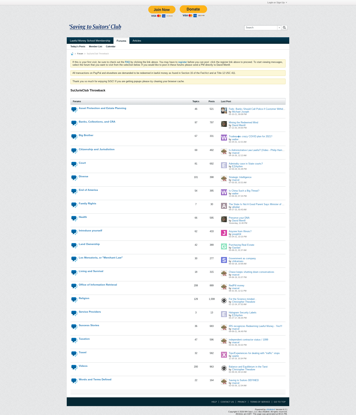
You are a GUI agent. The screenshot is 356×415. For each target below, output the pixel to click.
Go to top (280, 402)
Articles (137, 40)
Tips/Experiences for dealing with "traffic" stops (254, 353)
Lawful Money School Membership (90, 40)
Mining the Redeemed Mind (243, 122)
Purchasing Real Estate (241, 244)
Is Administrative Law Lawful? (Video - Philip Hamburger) (259, 150)
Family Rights (87, 203)
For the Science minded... (243, 299)
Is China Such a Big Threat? (244, 190)
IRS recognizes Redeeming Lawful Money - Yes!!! (255, 326)
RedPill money (236, 285)
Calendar (111, 46)
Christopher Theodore (243, 301)
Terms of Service (260, 402)
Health (83, 216)
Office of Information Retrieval (98, 284)
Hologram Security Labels (242, 312)
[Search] (284, 27)
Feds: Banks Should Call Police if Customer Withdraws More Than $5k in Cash (271, 109)
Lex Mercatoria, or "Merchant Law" (101, 257)
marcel (235, 152)
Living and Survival (91, 271)
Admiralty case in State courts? (246, 163)
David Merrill (238, 125)
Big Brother (86, 135)
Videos (83, 365)
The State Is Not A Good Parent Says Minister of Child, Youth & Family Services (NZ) (275, 204)
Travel (82, 352)
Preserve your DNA (239, 217)
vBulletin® (270, 409)
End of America (88, 189)
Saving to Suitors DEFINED (244, 380)
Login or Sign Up (276, 2)
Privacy (242, 402)
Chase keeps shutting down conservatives (251, 272)
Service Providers (90, 311)
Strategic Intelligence (240, 177)
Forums (121, 40)
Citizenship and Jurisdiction (97, 149)
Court (82, 162)
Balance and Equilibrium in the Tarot (248, 366)
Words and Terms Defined (95, 379)
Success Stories (89, 325)
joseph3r (236, 234)
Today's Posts (77, 46)
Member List (95, 46)
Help (214, 402)
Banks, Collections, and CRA (97, 121)
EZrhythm (237, 166)
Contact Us (227, 402)
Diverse (83, 176)
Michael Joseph (240, 111)
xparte (235, 356)
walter (235, 139)
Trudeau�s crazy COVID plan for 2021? (250, 136)
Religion (84, 298)
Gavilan (236, 247)
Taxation (84, 338)
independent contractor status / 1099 (248, 339)
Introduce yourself (90, 230)
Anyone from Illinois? (240, 231)
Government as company (242, 258)
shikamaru (237, 261)
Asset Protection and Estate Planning (102, 108)
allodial (236, 207)
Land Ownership (89, 244)
